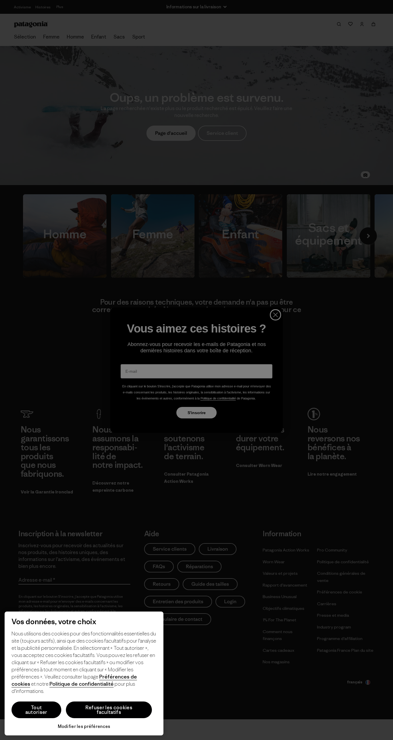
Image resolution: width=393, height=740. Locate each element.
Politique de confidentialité (81, 684)
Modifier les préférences (84, 726)
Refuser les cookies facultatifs (108, 709)
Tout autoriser (36, 709)
